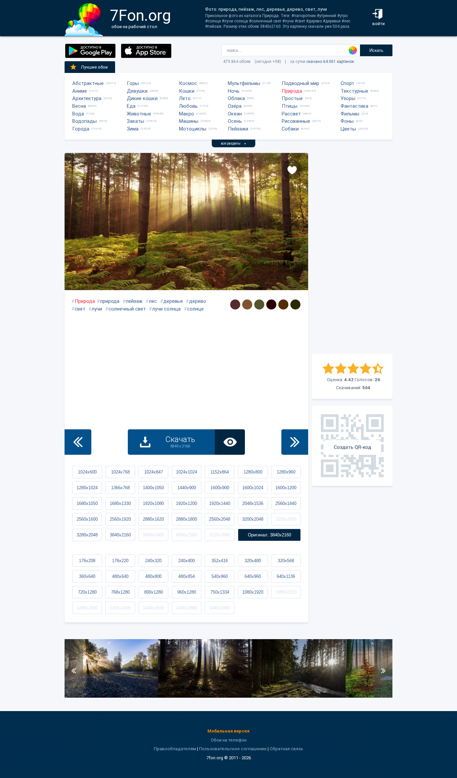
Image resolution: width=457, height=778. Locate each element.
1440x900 (186, 487)
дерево (197, 301)
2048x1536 (252, 503)
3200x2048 (252, 519)
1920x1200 (186, 503)
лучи (97, 309)
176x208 (87, 560)
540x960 (219, 576)
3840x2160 (120, 534)
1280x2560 (87, 607)
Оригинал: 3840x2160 (269, 534)
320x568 (286, 560)
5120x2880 (219, 534)
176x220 (120, 560)
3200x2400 (285, 519)
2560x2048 (219, 519)
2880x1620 (153, 519)
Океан (235, 114)
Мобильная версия (228, 731)
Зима (133, 129)
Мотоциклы (192, 129)
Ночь (234, 91)
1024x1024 (186, 471)
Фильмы (350, 114)
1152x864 (219, 471)
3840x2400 (153, 534)
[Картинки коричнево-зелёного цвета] (295, 304)
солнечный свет (127, 309)
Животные (139, 114)
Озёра (235, 106)
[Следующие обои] (294, 442)
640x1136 (286, 576)
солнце (195, 309)
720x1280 (87, 592)
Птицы (289, 106)
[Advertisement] (352, 253)
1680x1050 (87, 503)
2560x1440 (285, 503)
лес (153, 301)
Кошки (186, 91)
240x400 (186, 560)
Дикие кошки (142, 98)
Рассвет (291, 114)
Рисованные (296, 121)
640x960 (253, 576)
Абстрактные (88, 83)
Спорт (347, 83)
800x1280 (153, 592)
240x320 (153, 560)
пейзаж (134, 301)
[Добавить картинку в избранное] (292, 170)
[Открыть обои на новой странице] (230, 442)
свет (80, 309)
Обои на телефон (229, 740)
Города (80, 129)
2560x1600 (87, 519)
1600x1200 (285, 487)
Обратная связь (286, 749)
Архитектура (86, 98)
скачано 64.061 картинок (330, 61)
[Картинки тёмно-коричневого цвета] (235, 304)
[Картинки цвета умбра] (247, 304)
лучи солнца (166, 309)
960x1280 (186, 592)
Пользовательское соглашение (233, 749)
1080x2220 (285, 592)
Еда (131, 106)
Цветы (348, 129)
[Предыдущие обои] (78, 442)
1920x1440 (219, 503)
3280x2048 (87, 534)
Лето (185, 98)
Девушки (137, 91)
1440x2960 (219, 607)
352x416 (219, 560)
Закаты (135, 121)
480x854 (186, 576)
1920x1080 (153, 503)
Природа (292, 91)
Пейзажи (238, 129)
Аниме (79, 91)
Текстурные (354, 91)
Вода (78, 114)
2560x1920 (120, 519)
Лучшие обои (94, 67)
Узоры (348, 98)
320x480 (253, 560)
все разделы (233, 143)
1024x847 (153, 471)
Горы (133, 83)
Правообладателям (175, 749)
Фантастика (354, 106)
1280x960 (286, 471)
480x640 (120, 576)
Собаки (290, 129)
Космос (188, 83)
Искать (376, 50)
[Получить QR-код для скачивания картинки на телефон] (352, 446)
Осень (235, 121)
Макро (186, 114)
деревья (173, 301)
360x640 (87, 576)
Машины (188, 121)
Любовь (188, 106)
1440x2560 (153, 607)
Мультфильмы (244, 83)
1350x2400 (120, 607)
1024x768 (120, 471)
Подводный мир (300, 83)
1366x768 (120, 487)
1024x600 (87, 471)
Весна (79, 106)
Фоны (347, 121)
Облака (236, 98)
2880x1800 (186, 519)
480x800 (153, 576)
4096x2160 (186, 534)
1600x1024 (252, 487)
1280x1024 (87, 487)
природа (109, 301)
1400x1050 (153, 487)
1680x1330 (120, 503)
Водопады (84, 121)
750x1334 (219, 592)
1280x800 (253, 471)
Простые (292, 98)
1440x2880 (186, 607)
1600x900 (219, 487)
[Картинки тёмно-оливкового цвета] (259, 304)
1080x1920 (252, 592)
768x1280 (120, 592)
